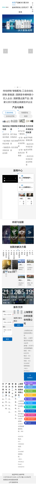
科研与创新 (18, 222)
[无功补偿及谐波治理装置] (30, 121)
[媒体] (21, 311)
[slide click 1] (16, 87)
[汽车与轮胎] (8, 250)
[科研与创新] (6, 234)
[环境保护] (14, 234)
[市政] (11, 250)
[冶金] (24, 250)
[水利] (16, 250)
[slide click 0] (14, 87)
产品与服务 (18, 107)
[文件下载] (18, 313)
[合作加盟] (21, 313)
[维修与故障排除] (14, 313)
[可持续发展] (30, 234)
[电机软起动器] (6, 121)
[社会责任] (22, 234)
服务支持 (18, 307)
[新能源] (3, 250)
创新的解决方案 (18, 247)
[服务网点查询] (14, 311)
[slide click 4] (20, 87)
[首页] (6, 7)
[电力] (29, 250)
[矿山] (32, 250)
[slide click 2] (17, 87)
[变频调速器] (14, 121)
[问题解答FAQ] (18, 311)
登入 (32, 4)
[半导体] (19, 250)
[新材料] (27, 250)
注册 (32, 10)
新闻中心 (18, 170)
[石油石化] (6, 250)
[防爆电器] (22, 121)
